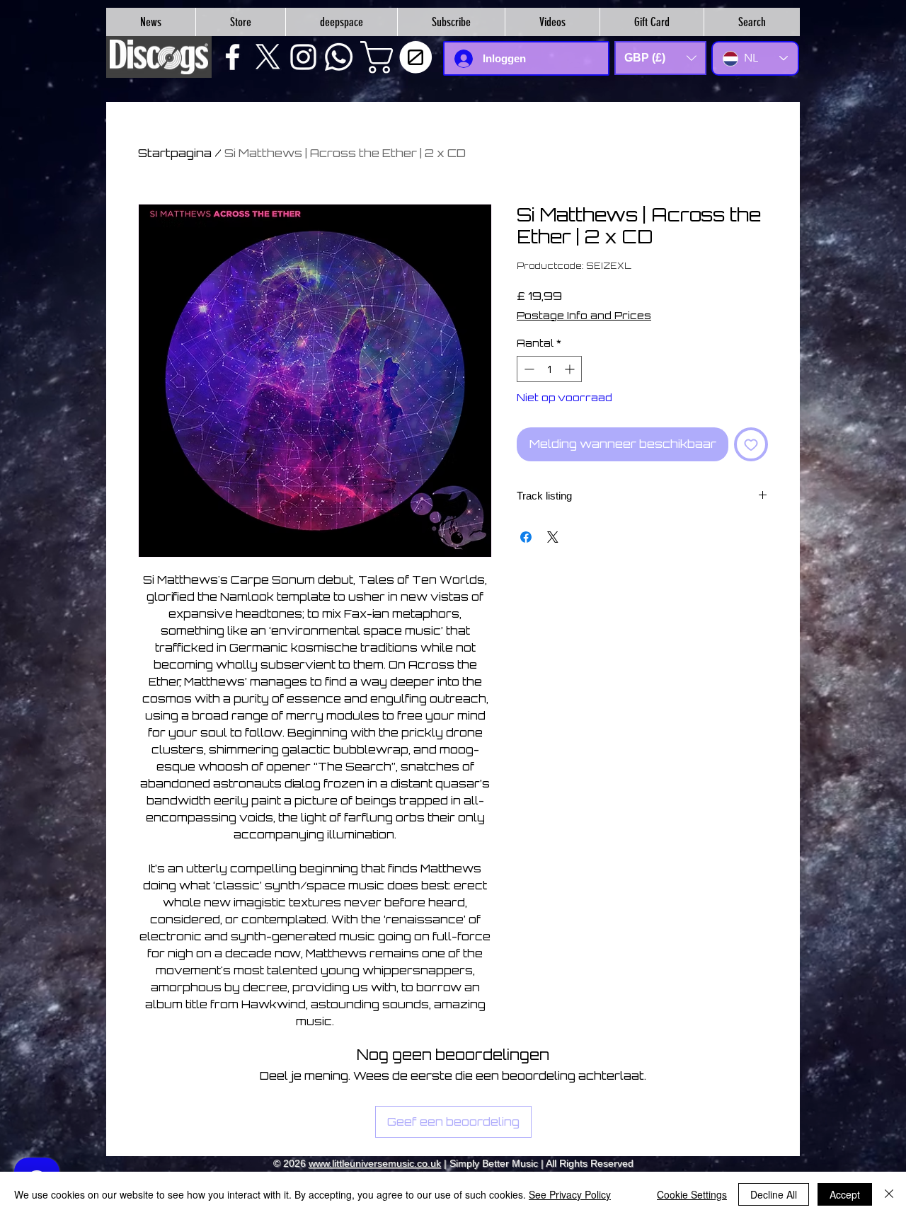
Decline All (773, 1194)
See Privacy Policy (570, 1194)
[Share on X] (552, 537)
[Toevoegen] (751, 444)
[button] (400, 57)
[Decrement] (528, 369)
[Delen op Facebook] (525, 537)
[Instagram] (303, 57)
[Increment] (571, 369)
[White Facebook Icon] (232, 57)
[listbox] (660, 58)
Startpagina (175, 153)
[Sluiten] (889, 1194)
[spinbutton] (549, 369)
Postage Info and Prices (584, 315)
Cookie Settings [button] (692, 1194)
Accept (845, 1194)
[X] (268, 57)
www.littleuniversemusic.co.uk (375, 1163)
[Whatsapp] (338, 57)
